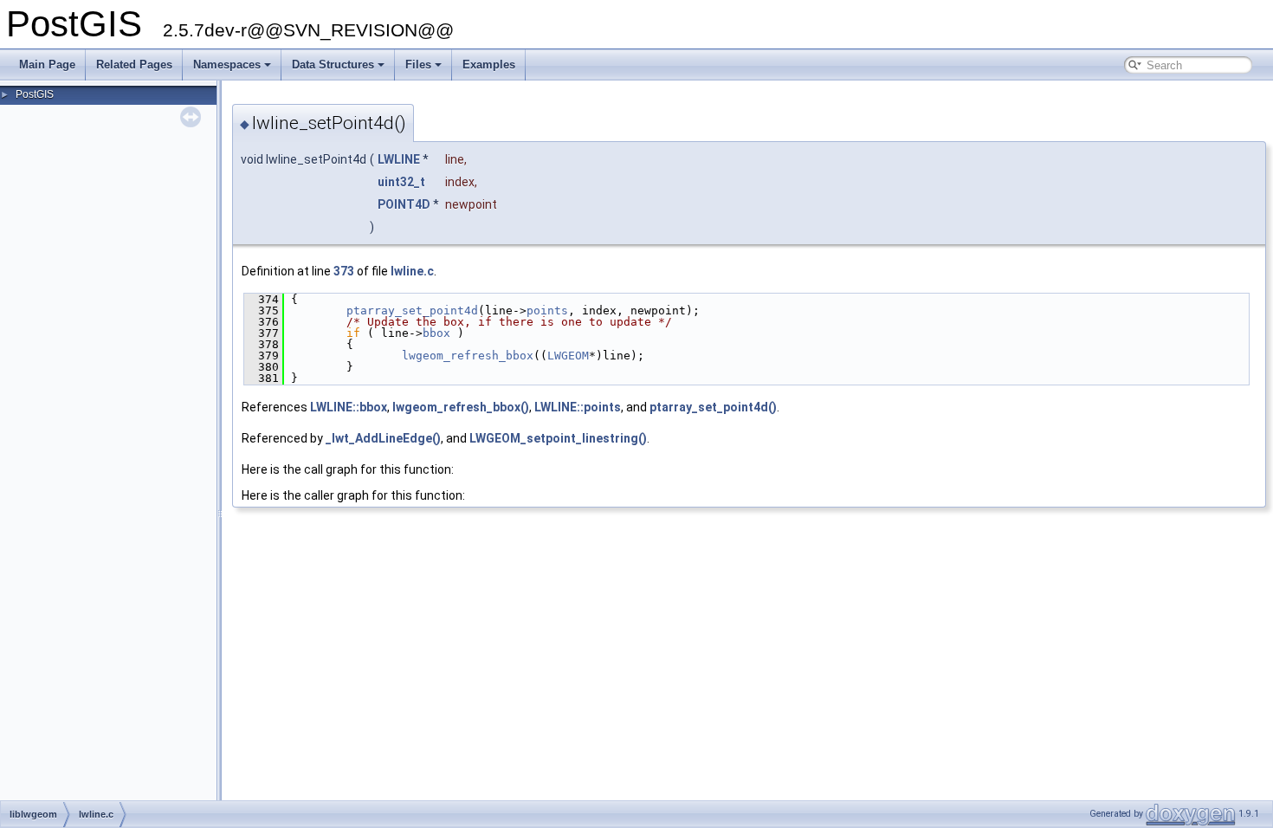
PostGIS (35, 94)
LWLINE (399, 159)
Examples (488, 64)
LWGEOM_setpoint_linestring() (558, 438)
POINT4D (404, 204)
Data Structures (333, 64)
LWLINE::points (577, 407)
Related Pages (134, 64)
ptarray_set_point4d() (713, 407)
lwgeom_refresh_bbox (467, 355)
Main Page (47, 64)
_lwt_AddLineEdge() (383, 438)
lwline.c (412, 271)
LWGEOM (568, 355)
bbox (436, 333)
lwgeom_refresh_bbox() (460, 407)
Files (418, 64)
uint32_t (401, 182)
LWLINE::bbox (348, 407)
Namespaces (227, 64)
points (547, 310)
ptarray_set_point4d (412, 310)
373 (343, 271)
